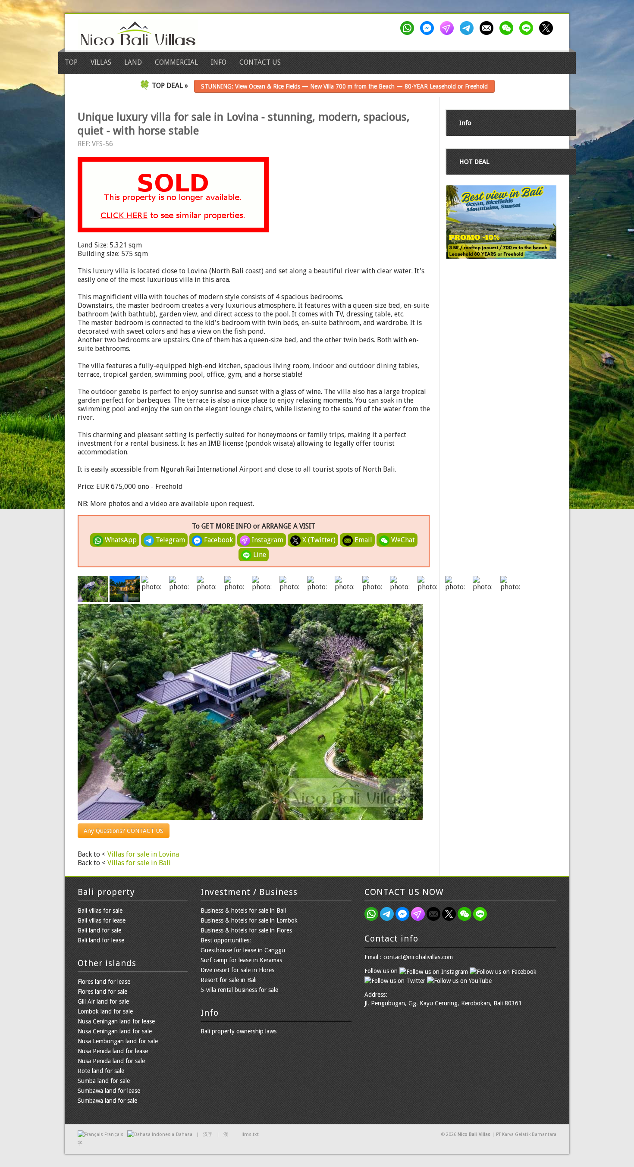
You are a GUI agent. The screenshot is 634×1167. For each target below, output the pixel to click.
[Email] (488, 28)
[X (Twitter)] (547, 28)
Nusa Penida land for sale (111, 1060)
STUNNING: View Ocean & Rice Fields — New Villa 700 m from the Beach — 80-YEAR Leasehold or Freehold (344, 86)
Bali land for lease (101, 940)
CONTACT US (260, 62)
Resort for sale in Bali (229, 979)
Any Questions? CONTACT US (123, 830)
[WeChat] (508, 28)
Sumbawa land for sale (107, 1100)
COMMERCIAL (176, 62)
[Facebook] (428, 28)
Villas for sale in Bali (139, 863)
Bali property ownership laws (238, 1031)
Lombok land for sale (105, 1011)
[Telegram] (468, 28)
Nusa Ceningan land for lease (116, 1021)
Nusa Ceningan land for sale (115, 1031)
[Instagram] (448, 28)
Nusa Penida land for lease (113, 1051)
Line (258, 555)
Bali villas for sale (100, 910)
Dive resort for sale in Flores (237, 970)
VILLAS (101, 62)
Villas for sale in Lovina (143, 854)
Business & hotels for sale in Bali (243, 910)
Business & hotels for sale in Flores (246, 930)
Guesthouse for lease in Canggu (243, 950)
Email (362, 540)
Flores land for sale (102, 991)
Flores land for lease (104, 981)
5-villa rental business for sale (239, 989)
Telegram (169, 540)
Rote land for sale (101, 1070)
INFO (218, 62)
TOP (71, 62)
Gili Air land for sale (103, 1001)
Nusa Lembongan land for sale (118, 1041)
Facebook (217, 540)
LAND (133, 62)
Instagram (266, 540)
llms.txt (250, 1134)
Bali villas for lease (102, 920)
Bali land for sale (99, 930)
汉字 (208, 1134)
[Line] (528, 28)
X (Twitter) (318, 540)
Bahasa (184, 1134)
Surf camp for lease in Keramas (241, 960)
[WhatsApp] (408, 28)
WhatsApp (120, 540)
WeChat (402, 540)
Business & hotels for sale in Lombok (249, 920)
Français (113, 1134)
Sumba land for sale (104, 1080)
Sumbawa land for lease (109, 1090)
